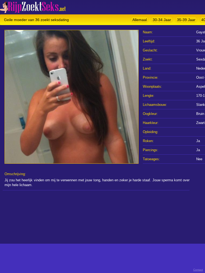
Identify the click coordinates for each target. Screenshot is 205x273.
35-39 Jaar (186, 20)
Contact (198, 269)
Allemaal (139, 20)
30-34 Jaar (162, 20)
